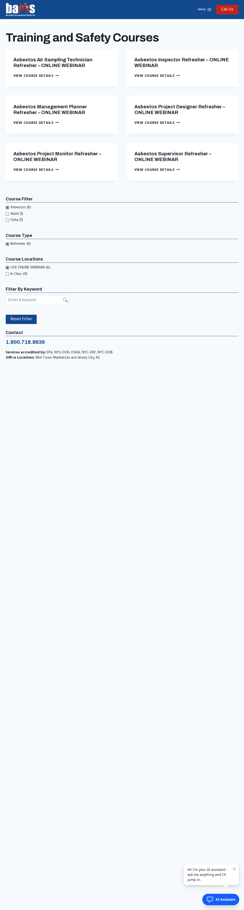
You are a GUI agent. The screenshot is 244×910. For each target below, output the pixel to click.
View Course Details (36, 76)
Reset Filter (21, 319)
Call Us (227, 9)
